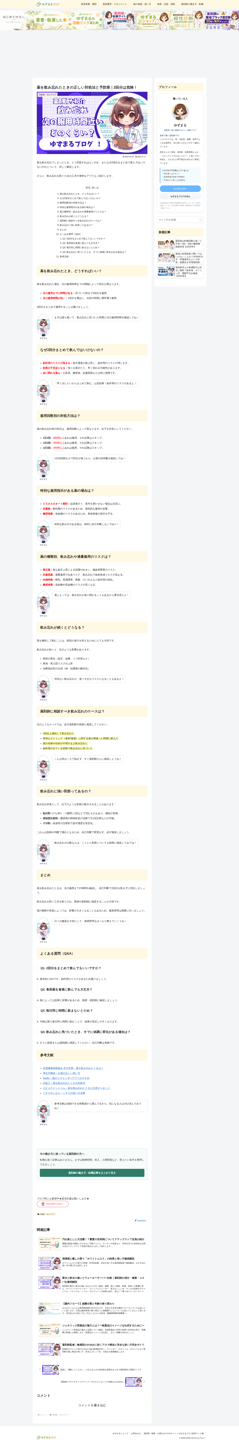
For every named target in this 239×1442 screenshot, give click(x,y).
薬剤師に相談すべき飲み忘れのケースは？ (81, 220)
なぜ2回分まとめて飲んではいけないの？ (80, 198)
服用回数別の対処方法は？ (73, 202)
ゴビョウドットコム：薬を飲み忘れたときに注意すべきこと (76, 1088)
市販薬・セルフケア (47, 1214)
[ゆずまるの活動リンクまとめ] (85, 20)
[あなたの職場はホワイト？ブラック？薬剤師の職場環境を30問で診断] (222, 20)
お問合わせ (136, 1433)
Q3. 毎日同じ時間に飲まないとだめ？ (81, 247)
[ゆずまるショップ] (154, 20)
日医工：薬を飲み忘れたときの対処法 (64, 1083)
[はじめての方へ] (17, 20)
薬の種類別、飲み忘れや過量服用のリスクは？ (83, 211)
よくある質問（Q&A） (71, 234)
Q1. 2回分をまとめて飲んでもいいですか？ (84, 238)
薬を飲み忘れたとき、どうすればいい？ (80, 193)
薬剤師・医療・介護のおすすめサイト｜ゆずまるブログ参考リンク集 (174, 1433)
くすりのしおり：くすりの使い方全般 (64, 1093)
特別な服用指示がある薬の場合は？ (77, 207)
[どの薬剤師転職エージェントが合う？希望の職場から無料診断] (188, 20)
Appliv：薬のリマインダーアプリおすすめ (66, 1078)
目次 (88, 187)
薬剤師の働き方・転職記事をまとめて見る (92, 1172)
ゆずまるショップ (120, 1433)
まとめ (63, 229)
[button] (200, 219)
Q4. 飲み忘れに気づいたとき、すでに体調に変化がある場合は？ (94, 252)
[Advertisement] (119, 53)
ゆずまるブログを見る (180, 196)
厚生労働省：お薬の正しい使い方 (61, 1073)
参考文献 (64, 256)
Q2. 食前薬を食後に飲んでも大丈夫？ (81, 243)
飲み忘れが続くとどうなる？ (74, 216)
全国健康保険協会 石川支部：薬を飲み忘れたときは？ (73, 1068)
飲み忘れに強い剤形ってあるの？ (76, 225)
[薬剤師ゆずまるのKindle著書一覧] (51, 20)
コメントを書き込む (92, 1405)
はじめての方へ (180, 189)
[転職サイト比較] (119, 20)
